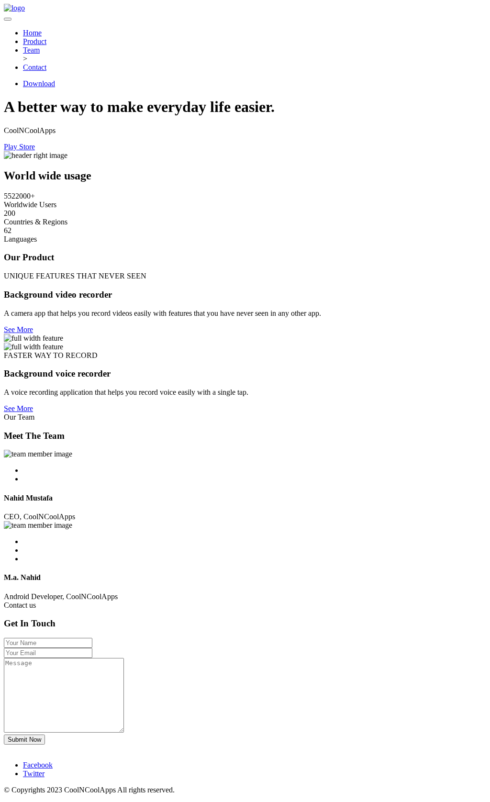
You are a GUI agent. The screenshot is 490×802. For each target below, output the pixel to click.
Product (34, 41)
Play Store (19, 147)
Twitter (34, 773)
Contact (34, 67)
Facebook (38, 765)
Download (39, 83)
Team (31, 50)
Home (32, 33)
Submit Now (24, 739)
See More (18, 329)
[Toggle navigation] (7, 19)
